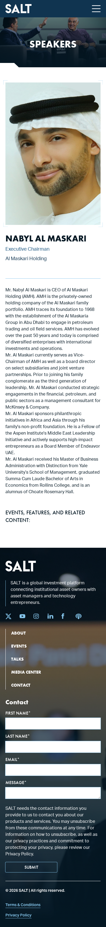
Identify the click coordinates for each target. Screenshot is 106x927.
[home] (18, 9)
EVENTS (19, 646)
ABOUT (18, 633)
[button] (96, 8)
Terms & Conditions (22, 904)
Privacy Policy (18, 915)
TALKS (17, 659)
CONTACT (20, 685)
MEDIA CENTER (26, 672)
